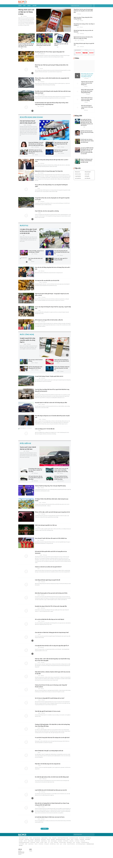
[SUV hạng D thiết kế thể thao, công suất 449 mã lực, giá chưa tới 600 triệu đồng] (49, 478)
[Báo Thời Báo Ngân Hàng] (21, 125)
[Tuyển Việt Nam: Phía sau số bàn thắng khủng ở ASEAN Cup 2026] (44, 38)
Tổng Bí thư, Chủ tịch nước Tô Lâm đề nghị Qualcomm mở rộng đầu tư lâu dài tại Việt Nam (83, 11)
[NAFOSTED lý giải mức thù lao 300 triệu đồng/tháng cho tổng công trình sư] (24, 152)
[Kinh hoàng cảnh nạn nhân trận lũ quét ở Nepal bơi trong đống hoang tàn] (77, 75)
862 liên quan (36, 473)
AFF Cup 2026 (21, 839)
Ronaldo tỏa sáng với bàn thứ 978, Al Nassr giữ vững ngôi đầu (51, 606)
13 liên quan (62, 153)
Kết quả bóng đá (87, 171)
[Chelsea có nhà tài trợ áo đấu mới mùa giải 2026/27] (26, 571)
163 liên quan (43, 581)
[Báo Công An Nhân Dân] (37, 555)
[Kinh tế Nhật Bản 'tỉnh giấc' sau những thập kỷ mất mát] (26, 755)
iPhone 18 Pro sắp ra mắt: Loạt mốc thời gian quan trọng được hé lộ (52, 512)
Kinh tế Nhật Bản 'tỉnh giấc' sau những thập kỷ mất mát (49, 750)
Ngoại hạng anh (37, 839)
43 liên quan (42, 662)
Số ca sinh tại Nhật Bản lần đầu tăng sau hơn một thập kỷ (49, 619)
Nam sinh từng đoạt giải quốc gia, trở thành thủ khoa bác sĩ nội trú (61, 252)
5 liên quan (42, 688)
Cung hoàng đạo (78, 176)
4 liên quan (61, 371)
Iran (48, 842)
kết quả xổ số (43, 839)
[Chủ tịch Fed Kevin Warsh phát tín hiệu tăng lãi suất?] (54, 130)
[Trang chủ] (22, 2)
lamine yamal (27, 839)
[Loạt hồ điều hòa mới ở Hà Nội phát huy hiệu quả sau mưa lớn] (26, 794)
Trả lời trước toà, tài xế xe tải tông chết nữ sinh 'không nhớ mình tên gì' (87, 141)
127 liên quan (42, 540)
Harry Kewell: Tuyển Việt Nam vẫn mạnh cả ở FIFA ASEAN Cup (51, 538)
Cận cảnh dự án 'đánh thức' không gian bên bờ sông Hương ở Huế (52, 632)
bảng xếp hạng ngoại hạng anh (24, 842)
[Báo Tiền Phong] (36, 404)
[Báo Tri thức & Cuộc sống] (21, 344)
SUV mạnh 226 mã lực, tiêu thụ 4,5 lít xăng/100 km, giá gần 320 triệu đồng (36, 478)
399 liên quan (82, 33)
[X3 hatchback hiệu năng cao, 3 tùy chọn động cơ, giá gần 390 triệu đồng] (24, 470)
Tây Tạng (48, 839)
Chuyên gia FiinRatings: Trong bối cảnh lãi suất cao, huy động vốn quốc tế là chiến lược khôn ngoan (36, 144)
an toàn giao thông (62, 842)
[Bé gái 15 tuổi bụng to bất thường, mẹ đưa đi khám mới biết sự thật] (77, 161)
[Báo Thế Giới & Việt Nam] (55, 371)
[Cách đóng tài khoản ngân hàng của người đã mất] (26, 584)
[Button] (94, 5)
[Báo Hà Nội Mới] (75, 14)
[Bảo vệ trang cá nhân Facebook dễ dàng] (24, 361)
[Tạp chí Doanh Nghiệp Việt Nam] (30, 473)
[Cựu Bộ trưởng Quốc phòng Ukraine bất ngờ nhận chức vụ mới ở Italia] (26, 164)
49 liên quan (25, 16)
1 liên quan (41, 68)
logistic (45, 842)
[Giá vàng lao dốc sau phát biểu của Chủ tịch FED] (26, 285)
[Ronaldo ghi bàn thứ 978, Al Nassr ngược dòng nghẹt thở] (26, 56)
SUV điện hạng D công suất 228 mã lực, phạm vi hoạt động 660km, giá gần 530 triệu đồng (61, 470)
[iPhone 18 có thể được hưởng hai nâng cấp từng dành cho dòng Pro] (49, 368)
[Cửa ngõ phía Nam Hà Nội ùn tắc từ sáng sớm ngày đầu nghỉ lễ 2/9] (26, 650)
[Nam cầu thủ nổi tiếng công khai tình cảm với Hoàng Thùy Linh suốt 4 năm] (26, 272)
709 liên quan (43, 321)
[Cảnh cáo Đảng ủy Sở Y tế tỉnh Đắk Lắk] (26, 433)
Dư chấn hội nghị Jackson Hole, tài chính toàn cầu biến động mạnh (52, 777)
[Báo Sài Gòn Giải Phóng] (36, 297)
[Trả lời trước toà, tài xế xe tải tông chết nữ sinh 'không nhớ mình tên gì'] (77, 141)
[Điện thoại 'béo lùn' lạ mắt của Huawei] (62, 38)
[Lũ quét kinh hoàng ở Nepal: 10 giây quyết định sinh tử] (26, 381)
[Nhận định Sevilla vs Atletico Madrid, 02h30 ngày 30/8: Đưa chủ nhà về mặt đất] (26, 676)
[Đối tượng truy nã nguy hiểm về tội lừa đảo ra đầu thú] (26, 324)
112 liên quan (42, 81)
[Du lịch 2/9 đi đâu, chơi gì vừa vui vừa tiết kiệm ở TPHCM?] (24, 252)
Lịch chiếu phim (87, 178)
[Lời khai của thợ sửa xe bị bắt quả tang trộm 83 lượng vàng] (77, 132)
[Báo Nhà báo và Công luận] (36, 419)
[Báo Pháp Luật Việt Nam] (36, 321)
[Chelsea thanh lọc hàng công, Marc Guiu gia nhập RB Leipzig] (26, 490)
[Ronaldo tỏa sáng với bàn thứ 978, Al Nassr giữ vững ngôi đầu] (26, 610)
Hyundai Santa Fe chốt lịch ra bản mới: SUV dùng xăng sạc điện (51, 402)
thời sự (72, 839)
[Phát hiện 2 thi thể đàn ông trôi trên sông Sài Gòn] (26, 768)
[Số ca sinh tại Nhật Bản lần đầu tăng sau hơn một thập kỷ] (26, 624)
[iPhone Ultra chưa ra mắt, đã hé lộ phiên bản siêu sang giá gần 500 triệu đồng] (26, 82)
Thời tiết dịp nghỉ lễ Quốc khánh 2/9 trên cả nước (47, 711)
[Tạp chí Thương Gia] (36, 106)
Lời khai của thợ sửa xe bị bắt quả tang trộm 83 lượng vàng (87, 132)
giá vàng (41, 842)
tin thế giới (76, 839)
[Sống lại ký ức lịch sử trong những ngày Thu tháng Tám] (26, 175)
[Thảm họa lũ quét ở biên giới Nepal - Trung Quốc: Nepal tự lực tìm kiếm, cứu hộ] (26, 298)
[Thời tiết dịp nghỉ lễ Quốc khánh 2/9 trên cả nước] (26, 716)
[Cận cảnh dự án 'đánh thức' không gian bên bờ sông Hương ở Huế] (26, 637)
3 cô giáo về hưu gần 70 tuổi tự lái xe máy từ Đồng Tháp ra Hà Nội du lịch (28, 231)
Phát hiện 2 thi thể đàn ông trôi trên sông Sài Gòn (47, 764)
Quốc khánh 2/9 (69, 842)
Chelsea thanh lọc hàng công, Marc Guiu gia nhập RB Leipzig (50, 485)
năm (74, 842)
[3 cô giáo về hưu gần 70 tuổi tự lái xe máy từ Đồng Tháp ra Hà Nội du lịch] (54, 238)
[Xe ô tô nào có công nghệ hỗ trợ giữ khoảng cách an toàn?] (26, 702)
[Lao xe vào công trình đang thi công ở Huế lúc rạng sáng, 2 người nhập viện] (26, 311)
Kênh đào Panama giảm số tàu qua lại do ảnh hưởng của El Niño (51, 593)
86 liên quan (86, 110)
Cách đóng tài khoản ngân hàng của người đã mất (47, 580)
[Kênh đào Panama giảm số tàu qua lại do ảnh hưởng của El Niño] (26, 597)
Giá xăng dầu (87, 176)
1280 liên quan (42, 53)
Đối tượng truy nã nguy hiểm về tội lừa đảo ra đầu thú (49, 320)
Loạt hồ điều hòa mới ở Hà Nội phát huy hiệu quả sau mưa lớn (51, 790)
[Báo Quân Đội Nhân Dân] (92, 52)
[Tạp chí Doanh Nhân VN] (29, 147)
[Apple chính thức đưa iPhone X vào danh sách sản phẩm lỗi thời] (49, 361)
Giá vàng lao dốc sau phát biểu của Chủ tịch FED (47, 280)
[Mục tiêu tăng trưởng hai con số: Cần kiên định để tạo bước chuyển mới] (26, 420)
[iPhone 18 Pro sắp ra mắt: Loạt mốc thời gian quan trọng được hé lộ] (26, 516)
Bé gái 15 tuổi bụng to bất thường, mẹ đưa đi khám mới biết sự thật (86, 161)
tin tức (52, 842)
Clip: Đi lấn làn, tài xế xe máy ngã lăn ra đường (47, 211)
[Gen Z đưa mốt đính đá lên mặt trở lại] (24, 260)
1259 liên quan (44, 282)
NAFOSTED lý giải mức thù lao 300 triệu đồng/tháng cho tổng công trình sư (35, 152)
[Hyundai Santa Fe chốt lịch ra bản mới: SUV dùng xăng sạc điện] (26, 407)
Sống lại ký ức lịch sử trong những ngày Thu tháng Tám (49, 171)
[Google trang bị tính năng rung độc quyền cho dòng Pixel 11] (54, 347)
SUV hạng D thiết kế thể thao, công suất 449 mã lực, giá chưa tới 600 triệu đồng (61, 478)
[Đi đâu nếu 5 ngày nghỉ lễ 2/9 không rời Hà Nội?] (49, 260)
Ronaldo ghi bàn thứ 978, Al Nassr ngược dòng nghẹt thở (49, 52)
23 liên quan (29, 344)
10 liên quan (43, 713)
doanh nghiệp (87, 839)
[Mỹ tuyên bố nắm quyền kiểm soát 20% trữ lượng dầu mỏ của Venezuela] (26, 556)
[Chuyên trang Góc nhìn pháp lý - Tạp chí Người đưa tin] (36, 487)
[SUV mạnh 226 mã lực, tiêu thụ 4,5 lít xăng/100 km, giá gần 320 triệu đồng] (24, 478)
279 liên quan (42, 106)
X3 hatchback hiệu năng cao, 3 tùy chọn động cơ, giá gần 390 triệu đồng (35, 470)
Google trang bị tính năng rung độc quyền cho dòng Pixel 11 (27, 340)
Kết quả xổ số (77, 171)
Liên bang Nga (32, 842)
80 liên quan (42, 647)
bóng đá (37, 842)
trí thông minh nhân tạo (85, 842)
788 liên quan (44, 778)
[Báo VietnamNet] (36, 53)
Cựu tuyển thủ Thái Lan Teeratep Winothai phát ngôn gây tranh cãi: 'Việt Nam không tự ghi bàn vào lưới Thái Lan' (87, 122)
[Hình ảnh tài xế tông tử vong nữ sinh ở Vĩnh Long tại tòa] (77, 107)
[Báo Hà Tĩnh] (21, 451)
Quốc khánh (53, 839)
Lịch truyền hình (78, 178)
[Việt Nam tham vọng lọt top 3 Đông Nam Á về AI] (49, 152)
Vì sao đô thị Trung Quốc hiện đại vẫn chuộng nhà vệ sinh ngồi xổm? (52, 737)
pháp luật (32, 839)
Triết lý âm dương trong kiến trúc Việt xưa (46, 525)
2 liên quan (27, 451)
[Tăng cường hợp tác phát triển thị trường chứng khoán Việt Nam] (49, 144)
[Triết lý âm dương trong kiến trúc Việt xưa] (26, 529)
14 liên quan (44, 419)
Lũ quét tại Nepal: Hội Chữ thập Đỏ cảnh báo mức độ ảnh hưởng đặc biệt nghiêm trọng (26, 45)
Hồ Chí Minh (56, 842)
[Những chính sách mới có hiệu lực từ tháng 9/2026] (53, 20)
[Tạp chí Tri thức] (36, 68)
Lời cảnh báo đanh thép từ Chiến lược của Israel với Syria (49, 817)
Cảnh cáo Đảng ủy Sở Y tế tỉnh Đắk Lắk (44, 429)
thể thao (68, 839)
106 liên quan (42, 163)
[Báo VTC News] (30, 154)
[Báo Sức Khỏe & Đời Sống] (36, 310)
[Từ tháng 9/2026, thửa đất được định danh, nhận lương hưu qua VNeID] (26, 503)
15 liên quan (88, 94)
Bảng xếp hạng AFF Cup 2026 (60, 839)
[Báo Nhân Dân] (55, 147)
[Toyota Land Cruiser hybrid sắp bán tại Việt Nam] (54, 456)
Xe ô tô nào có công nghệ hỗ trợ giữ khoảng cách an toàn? (49, 698)
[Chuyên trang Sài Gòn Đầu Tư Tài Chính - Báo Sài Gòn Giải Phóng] (36, 282)
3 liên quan (43, 404)
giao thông (78, 842)
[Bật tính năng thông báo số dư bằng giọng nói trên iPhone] (24, 368)
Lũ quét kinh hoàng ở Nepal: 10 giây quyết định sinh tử (49, 376)
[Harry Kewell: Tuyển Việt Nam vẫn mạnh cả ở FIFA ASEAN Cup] (26, 543)
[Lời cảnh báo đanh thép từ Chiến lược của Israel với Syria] (26, 821)
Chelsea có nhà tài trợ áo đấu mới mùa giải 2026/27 (48, 567)
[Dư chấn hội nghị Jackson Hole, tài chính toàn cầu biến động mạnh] (26, 781)
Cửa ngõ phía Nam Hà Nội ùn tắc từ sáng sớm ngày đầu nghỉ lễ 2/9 (52, 645)
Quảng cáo (19, 854)
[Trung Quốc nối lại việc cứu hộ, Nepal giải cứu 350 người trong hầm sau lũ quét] (26, 202)
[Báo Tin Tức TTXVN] (19, 16)
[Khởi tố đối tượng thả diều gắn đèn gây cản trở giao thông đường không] (77, 91)
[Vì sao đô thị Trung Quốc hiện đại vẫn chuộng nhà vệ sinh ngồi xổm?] (26, 742)
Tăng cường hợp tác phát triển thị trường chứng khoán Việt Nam (61, 144)
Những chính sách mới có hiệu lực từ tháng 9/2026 (26, 12)
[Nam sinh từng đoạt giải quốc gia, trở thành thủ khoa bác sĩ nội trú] (49, 252)
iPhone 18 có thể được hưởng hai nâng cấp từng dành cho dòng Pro (61, 368)
